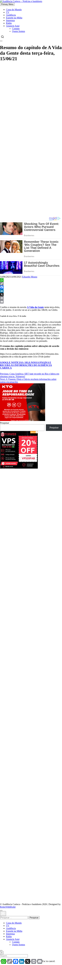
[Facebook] (31, 287)
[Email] (31, 301)
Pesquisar (4, 423)
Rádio (9, 23)
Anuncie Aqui (12, 26)
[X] (31, 294)
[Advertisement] (31, 96)
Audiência (11, 15)
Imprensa (10, 20)
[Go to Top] (1, 950)
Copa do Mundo (14, 9)
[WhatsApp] (31, 280)
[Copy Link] (31, 283)
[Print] (31, 298)
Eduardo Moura (29, 276)
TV (7, 12)
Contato (16, 28)
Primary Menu (7, 4)
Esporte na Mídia (14, 17)
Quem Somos (18, 31)
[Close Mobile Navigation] (3, 913)
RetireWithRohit (7, 907)
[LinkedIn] (31, 291)
